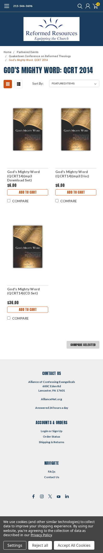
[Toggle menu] (6, 8)
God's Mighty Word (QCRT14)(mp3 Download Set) (23, 176)
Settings (14, 545)
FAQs (51, 471)
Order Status (51, 436)
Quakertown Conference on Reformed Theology (40, 56)
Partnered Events (28, 52)
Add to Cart (28, 192)
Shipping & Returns (51, 442)
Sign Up (57, 431)
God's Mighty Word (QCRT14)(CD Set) (23, 291)
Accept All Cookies (74, 545)
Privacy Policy (41, 535)
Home (7, 52)
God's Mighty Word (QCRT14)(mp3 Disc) (72, 174)
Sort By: (37, 83)
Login (44, 431)
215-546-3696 (22, 6)
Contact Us (51, 477)
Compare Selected (83, 345)
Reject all (40, 545)
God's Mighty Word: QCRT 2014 (28, 60)
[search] (79, 6)
